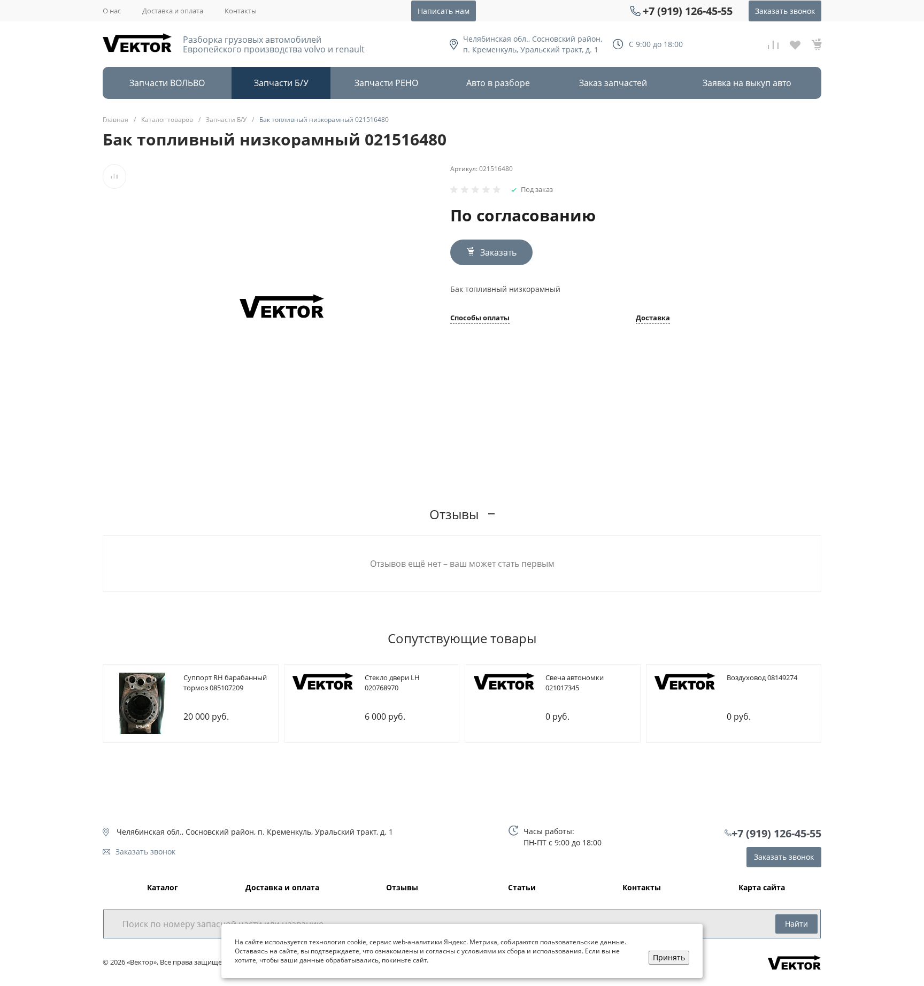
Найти (796, 924)
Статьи (522, 887)
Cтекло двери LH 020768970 (392, 683)
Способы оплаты (480, 318)
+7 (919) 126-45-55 (688, 11)
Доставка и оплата (172, 11)
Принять (669, 957)
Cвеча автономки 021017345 (574, 683)
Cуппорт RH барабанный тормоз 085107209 (225, 683)
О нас (112, 11)
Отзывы (402, 887)
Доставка (653, 318)
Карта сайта (761, 887)
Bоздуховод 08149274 (762, 677)
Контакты (241, 11)
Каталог (162, 887)
